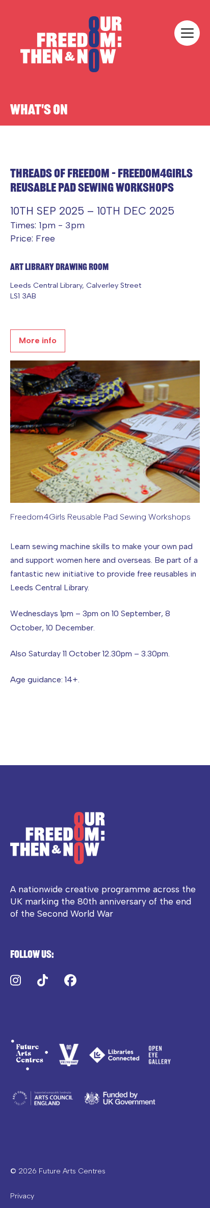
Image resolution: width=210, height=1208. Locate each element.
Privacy (22, 1195)
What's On (39, 109)
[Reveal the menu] (187, 33)
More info (38, 340)
